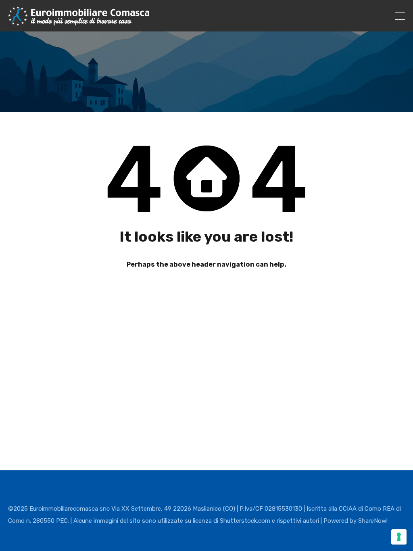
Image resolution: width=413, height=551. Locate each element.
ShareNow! (373, 520)
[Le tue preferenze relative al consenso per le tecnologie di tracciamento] (399, 537)
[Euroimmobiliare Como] (78, 21)
